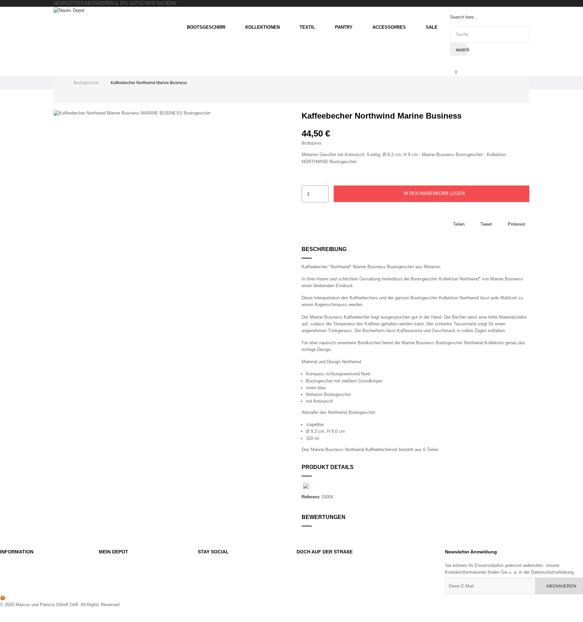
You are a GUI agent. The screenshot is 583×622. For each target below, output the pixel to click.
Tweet (486, 224)
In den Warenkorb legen (433, 193)
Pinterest (516, 224)
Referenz (311, 496)
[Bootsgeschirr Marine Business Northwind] (348, 412)
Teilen (459, 224)
